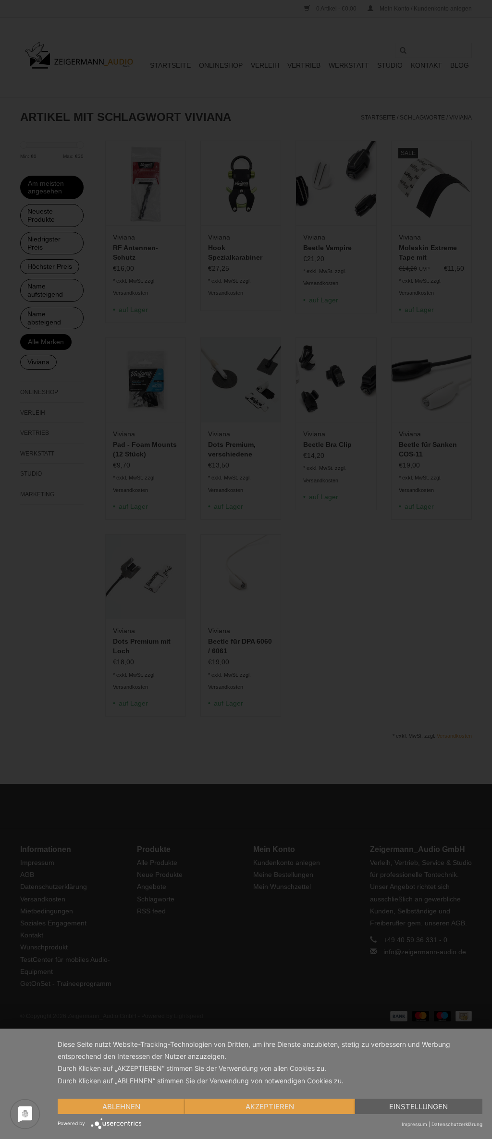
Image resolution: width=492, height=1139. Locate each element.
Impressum (414, 1124)
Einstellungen (418, 1106)
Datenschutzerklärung (456, 1124)
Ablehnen (121, 1106)
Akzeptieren (270, 1106)
